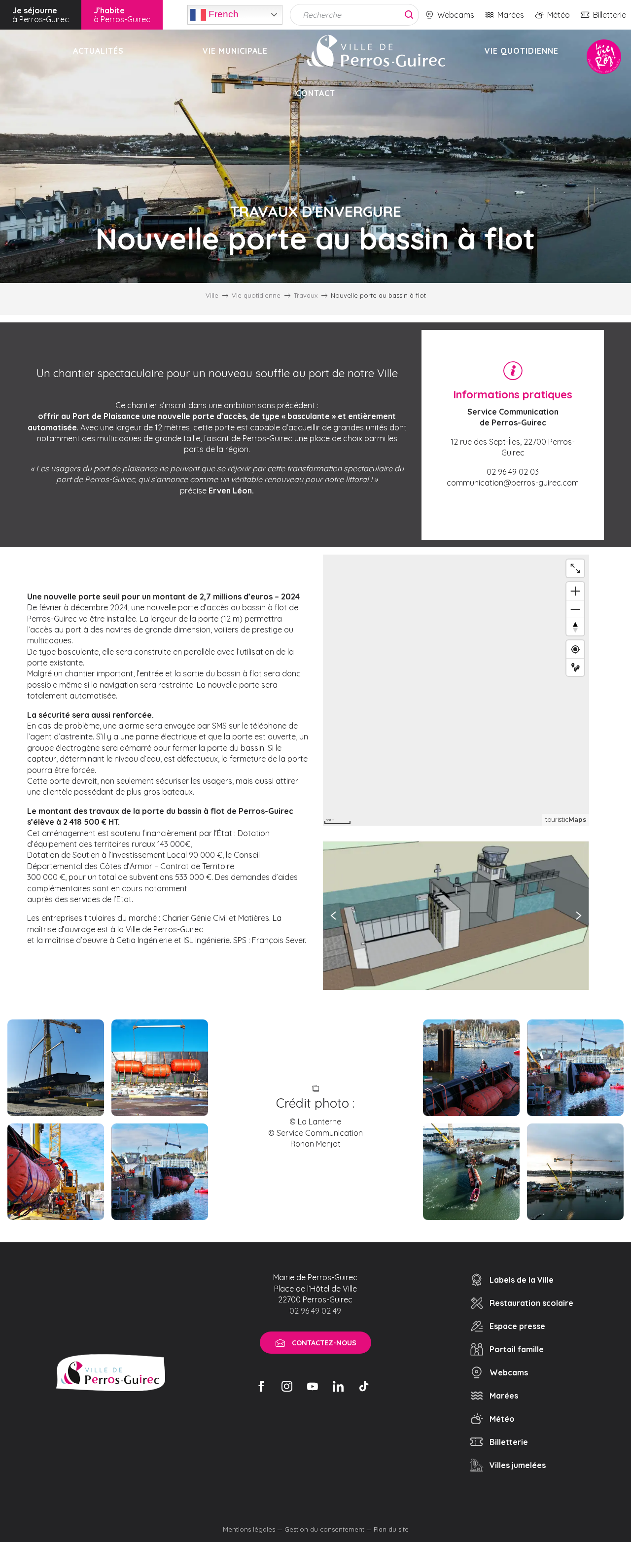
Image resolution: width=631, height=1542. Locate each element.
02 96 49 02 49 (315, 1311)
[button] (456, 915)
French (222, 13)
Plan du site (391, 1529)
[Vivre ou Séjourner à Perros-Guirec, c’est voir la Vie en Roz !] (376, 51)
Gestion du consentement (324, 1529)
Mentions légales (249, 1529)
